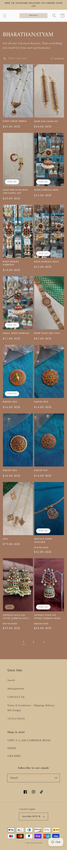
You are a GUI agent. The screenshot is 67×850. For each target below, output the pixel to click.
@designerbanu (15, 688)
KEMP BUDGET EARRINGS (11, 263)
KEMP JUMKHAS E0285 (46, 262)
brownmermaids (36, 843)
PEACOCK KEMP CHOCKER (43, 541)
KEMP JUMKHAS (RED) (46, 190)
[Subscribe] (55, 778)
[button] (5, 16)
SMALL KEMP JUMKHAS (16, 333)
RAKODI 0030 (10, 402)
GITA (5, 539)
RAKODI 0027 (41, 470)
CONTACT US (16, 697)
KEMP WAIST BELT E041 (47, 333)
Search (11, 680)
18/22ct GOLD (16, 718)
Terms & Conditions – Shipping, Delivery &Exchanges (31, 707)
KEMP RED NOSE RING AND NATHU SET (15, 192)
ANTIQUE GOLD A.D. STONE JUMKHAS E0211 (16, 617)
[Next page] (43, 642)
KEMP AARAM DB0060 (15, 121)
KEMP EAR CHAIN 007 (46, 121)
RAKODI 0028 (10, 470)
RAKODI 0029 (41, 402)
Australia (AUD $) (31, 816)
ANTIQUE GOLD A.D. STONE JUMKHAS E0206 (47, 617)
